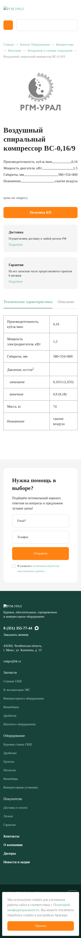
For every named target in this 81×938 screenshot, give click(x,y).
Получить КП (40, 212)
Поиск (73, 25)
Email (21, 520)
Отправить (41, 553)
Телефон (22, 537)
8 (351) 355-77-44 (17, 628)
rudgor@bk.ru (12, 661)
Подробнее (16, 244)
